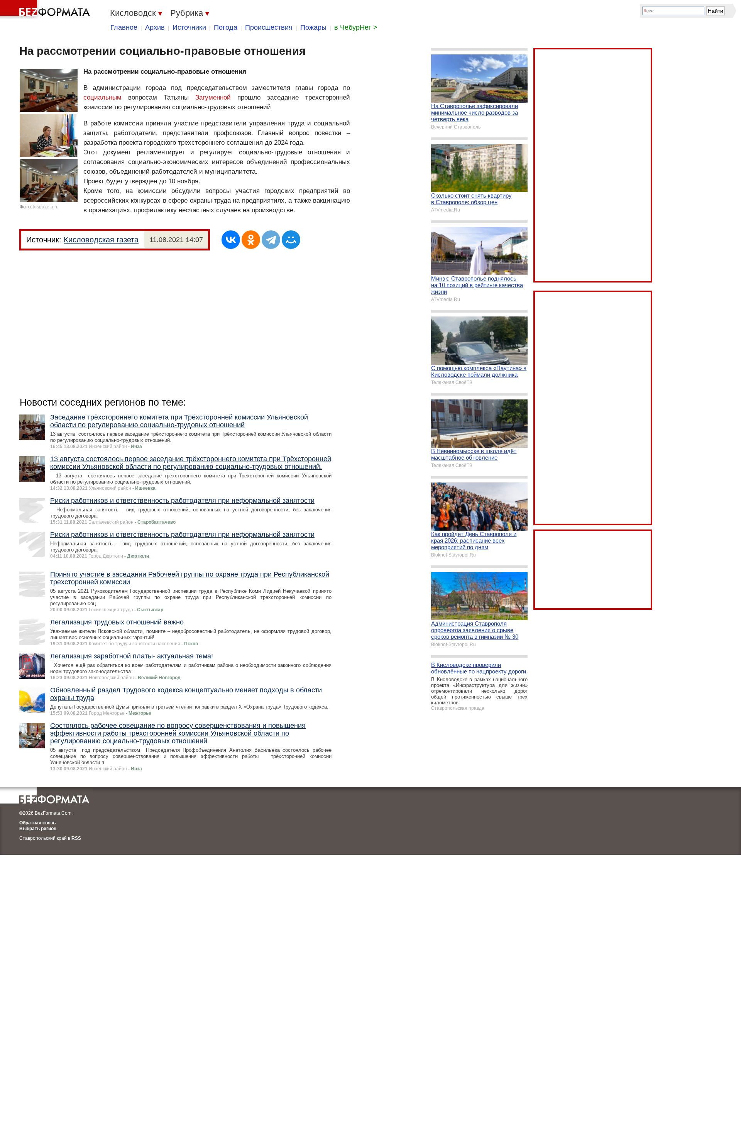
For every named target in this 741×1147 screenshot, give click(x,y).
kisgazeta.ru (46, 207)
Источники (189, 27)
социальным (102, 97)
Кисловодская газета (101, 239)
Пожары (313, 27)
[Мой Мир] (291, 239)
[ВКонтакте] (231, 239)
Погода (225, 27)
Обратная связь (37, 823)
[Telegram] (271, 239)
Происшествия (269, 27)
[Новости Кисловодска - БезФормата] (46, 9)
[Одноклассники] (251, 239)
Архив (155, 27)
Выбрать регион (37, 828)
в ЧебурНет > (355, 27)
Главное (123, 27)
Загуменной (213, 97)
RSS (76, 838)
